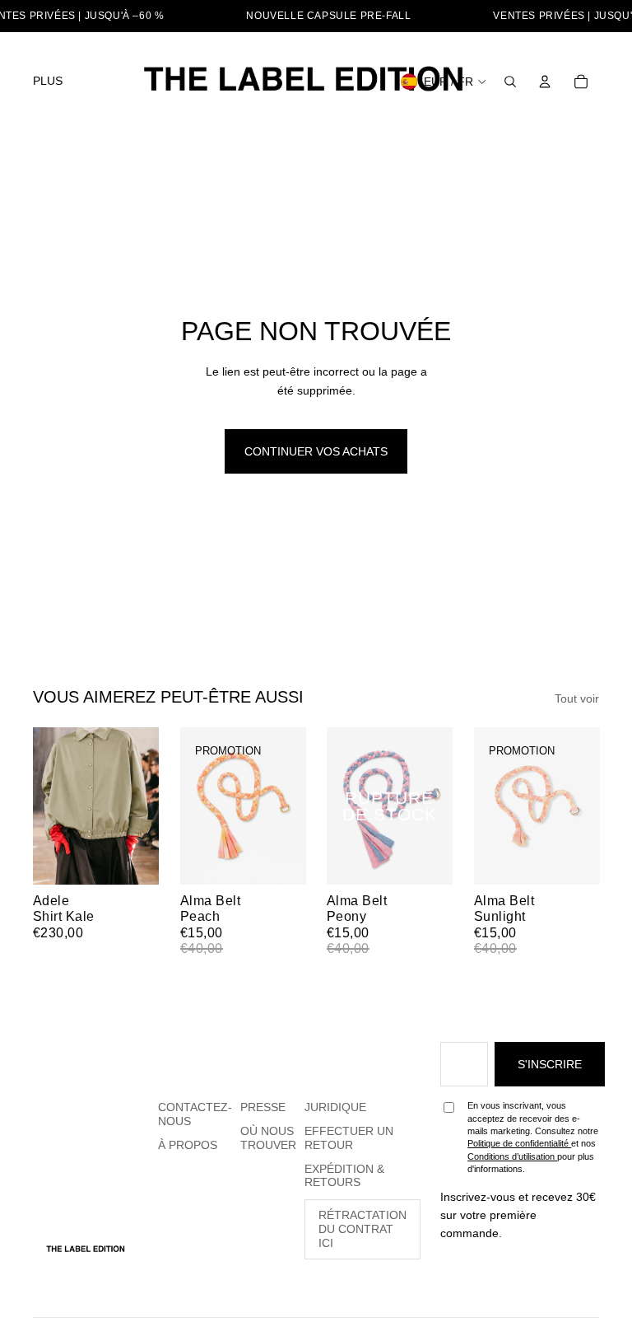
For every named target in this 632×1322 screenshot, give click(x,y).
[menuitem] (48, 81)
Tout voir (577, 698)
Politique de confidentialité (519, 1143)
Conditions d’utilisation (512, 1156)
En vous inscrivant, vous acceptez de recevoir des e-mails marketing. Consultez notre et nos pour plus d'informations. (532, 1137)
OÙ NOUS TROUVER (268, 1137)
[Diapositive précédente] (45, 806)
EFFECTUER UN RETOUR (348, 1137)
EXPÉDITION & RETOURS (344, 1175)
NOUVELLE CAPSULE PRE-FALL (328, 15)
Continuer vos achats (316, 451)
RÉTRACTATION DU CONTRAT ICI (362, 1229)
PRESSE (263, 1107)
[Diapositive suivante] (145, 806)
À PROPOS (187, 1144)
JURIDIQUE (335, 1107)
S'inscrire (550, 1064)
